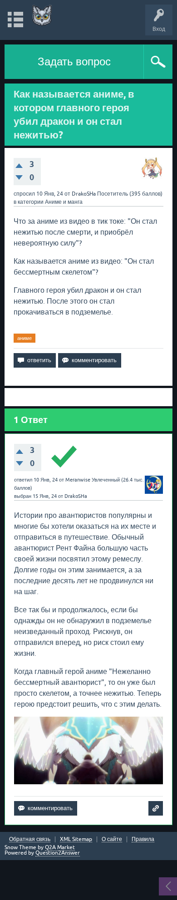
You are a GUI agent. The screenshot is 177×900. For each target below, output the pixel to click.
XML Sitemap (76, 839)
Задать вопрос (74, 61)
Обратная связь (29, 839)
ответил (23, 479)
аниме (24, 338)
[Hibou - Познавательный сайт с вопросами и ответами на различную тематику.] (42, 16)
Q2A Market (60, 847)
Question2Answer (57, 853)
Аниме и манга (64, 202)
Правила (143, 839)
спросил (24, 194)
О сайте (112, 839)
